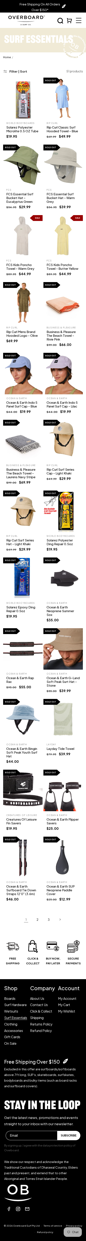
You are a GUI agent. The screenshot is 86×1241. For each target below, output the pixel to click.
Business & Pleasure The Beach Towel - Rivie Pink (61, 335)
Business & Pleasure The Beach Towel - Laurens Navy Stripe (20, 473)
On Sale (10, 1043)
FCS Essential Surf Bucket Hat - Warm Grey (61, 197)
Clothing (10, 1024)
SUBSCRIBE (69, 1135)
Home (7, 57)
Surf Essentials (15, 1017)
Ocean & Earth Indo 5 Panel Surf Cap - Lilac (62, 404)
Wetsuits (11, 1011)
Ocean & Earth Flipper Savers (63, 821)
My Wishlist (66, 1011)
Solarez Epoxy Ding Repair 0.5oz (20, 609)
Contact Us (39, 1005)
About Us (37, 998)
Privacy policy (74, 1225)
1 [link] (26, 919)
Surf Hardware (15, 1005)
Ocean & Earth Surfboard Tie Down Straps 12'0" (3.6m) (21, 890)
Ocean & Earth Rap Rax (20, 680)
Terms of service (53, 1225)
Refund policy (45, 1232)
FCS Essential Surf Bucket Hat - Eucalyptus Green (19, 197)
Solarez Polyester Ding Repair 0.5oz (60, 542)
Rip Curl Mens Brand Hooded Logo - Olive (22, 333)
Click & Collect (41, 1011)
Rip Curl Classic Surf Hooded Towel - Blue (62, 129)
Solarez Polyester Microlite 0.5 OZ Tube (22, 129)
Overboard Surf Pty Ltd (26, 1225)
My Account (67, 998)
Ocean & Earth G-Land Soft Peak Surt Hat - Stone (63, 681)
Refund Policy (41, 1030)
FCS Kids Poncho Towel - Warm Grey (20, 266)
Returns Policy (41, 1024)
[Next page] (59, 919)
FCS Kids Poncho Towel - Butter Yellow (62, 266)
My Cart (64, 1005)
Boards (9, 998)
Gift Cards (12, 1037)
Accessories (13, 1030)
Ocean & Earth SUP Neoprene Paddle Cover (61, 890)
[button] (60, 20)
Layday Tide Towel (60, 748)
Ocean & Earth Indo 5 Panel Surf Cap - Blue (21, 404)
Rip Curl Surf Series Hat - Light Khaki (20, 542)
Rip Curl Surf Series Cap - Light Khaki (60, 471)
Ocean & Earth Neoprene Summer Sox (60, 611)
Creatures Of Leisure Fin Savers (21, 821)
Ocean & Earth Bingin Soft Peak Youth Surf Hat (21, 752)
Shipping (37, 1017)
